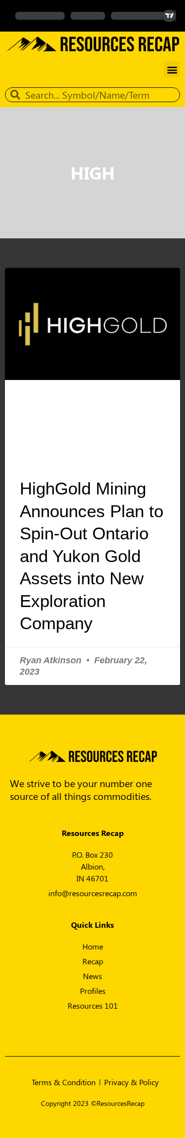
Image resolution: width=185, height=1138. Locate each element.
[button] (172, 69)
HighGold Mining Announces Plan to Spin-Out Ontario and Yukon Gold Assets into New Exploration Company (91, 556)
